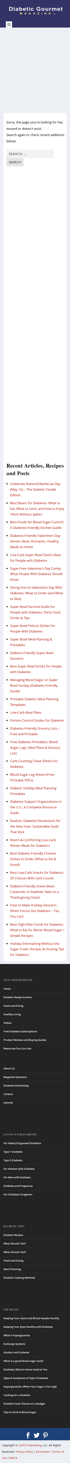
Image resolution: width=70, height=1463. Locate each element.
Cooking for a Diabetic (17, 1395)
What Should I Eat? (15, 1243)
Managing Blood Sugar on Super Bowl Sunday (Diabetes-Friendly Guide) (34, 685)
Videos (7, 1023)
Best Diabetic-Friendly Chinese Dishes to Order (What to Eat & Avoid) (33, 859)
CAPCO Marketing (29, 1445)
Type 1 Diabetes (13, 1151)
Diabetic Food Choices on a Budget (24, 1403)
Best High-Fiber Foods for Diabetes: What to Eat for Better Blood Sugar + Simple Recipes (37, 930)
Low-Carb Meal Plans (25, 712)
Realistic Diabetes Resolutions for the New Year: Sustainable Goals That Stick (35, 826)
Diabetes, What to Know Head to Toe (25, 1369)
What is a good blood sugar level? (24, 1361)
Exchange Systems (14, 1344)
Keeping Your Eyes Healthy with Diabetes (28, 1327)
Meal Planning (12, 1269)
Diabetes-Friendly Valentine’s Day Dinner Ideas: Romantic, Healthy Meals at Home (35, 541)
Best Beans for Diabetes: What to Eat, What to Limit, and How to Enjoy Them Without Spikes (37, 508)
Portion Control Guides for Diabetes (37, 720)
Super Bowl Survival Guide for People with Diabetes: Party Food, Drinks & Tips (35, 612)
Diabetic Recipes (13, 1235)
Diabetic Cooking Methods (19, 1277)
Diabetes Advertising (16, 1085)
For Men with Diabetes (17, 1177)
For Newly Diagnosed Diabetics (22, 1143)
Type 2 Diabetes (13, 1160)
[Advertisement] (35, 70)
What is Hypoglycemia (17, 1335)
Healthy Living (12, 1014)
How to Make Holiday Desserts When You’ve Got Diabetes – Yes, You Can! (35, 911)
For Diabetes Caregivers (18, 1194)
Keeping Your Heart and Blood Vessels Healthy (31, 1318)
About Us (9, 1068)
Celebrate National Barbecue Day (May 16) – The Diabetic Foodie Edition (35, 489)
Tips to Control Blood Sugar (20, 1412)
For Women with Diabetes (19, 1169)
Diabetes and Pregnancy (18, 1186)
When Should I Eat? (15, 1252)
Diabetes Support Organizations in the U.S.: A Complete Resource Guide (35, 807)
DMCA (13, 1458)
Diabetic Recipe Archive (18, 997)
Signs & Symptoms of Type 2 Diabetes (26, 1378)
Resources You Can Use (17, 1048)
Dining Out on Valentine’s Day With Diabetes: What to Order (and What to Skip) (36, 593)
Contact (8, 1094)
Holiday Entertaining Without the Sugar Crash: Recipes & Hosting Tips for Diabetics (37, 949)
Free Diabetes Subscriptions (20, 1031)
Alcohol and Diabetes (16, 1352)
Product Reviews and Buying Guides (25, 1040)
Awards (8, 1102)
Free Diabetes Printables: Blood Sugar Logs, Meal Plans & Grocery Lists (35, 747)
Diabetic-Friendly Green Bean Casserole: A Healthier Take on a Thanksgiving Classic (34, 892)
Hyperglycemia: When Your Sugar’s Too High (30, 1386)
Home (7, 988)
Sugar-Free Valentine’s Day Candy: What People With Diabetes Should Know (36, 574)
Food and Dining (13, 1005)
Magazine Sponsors (15, 1077)
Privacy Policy (24, 1451)
